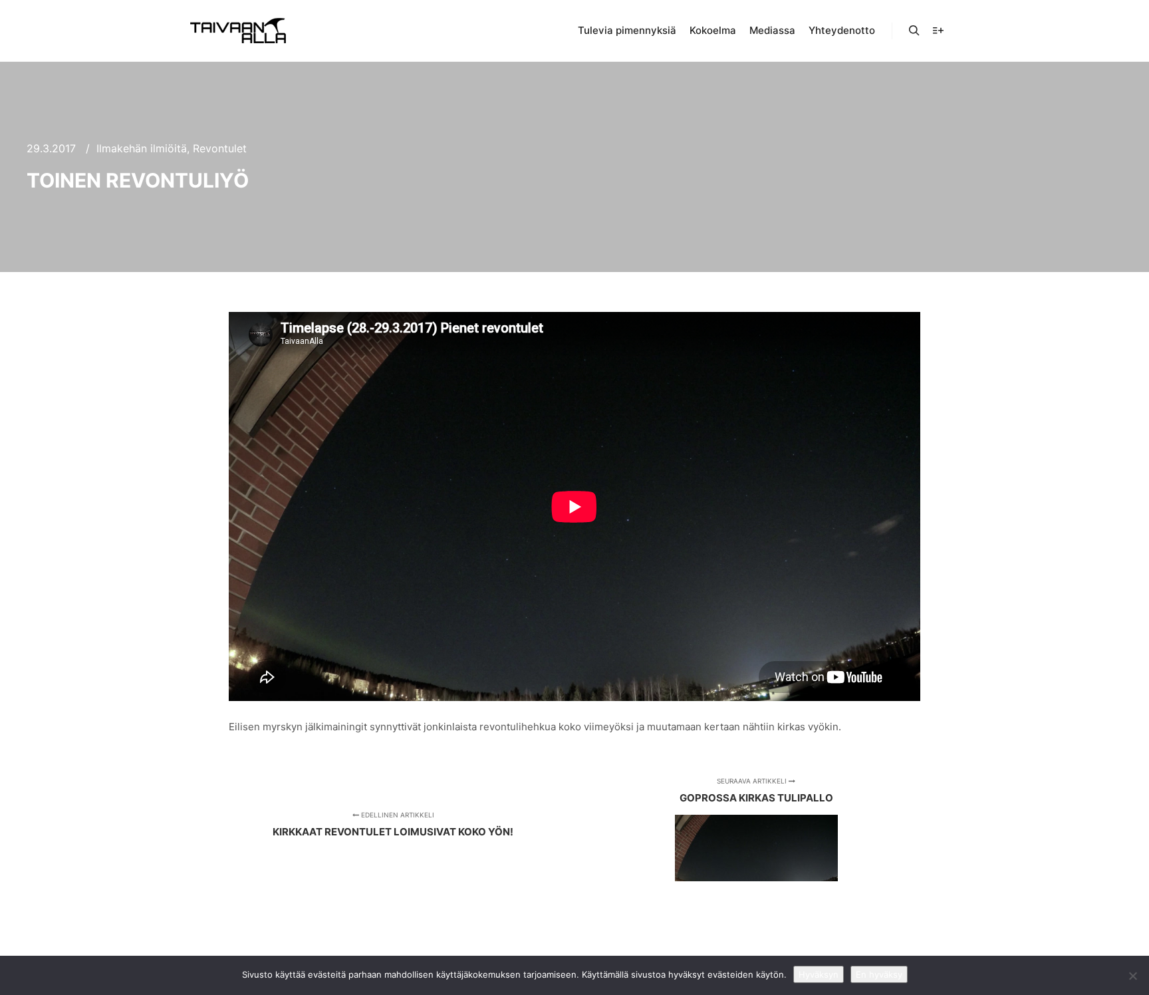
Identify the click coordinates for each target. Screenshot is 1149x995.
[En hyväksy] (1132, 975)
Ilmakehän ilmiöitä (141, 148)
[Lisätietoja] (938, 30)
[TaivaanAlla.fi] (238, 30)
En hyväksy (879, 974)
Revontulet (220, 148)
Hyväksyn (818, 974)
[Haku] (914, 30)
